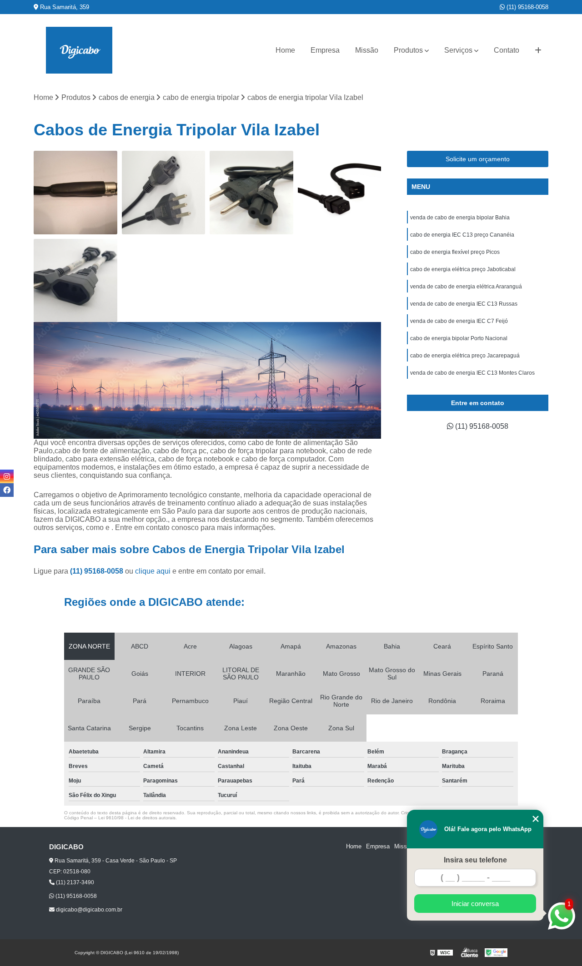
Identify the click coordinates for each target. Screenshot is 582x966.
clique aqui (153, 571)
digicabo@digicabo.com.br (88, 910)
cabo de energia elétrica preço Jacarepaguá (465, 355)
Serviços (458, 50)
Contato (506, 50)
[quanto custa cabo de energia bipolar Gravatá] (75, 192)
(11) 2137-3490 (74, 882)
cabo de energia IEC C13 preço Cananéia (462, 235)
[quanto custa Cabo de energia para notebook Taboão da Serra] (75, 280)
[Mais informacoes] (538, 50)
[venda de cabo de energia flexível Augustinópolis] (164, 192)
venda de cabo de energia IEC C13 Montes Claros (472, 373)
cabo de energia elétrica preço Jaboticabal (463, 269)
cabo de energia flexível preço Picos (455, 252)
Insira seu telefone (475, 860)
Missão (366, 50)
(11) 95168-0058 (526, 7)
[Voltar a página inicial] (79, 50)
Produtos (408, 50)
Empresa (325, 50)
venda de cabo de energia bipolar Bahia (460, 217)
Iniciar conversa (475, 903)
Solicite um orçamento (478, 159)
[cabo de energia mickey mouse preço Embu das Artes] (251, 192)
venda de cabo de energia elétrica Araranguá (466, 286)
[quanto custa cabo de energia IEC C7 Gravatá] (339, 192)
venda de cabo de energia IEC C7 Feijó (459, 321)
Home (285, 50)
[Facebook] (7, 490)
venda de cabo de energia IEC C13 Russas (463, 304)
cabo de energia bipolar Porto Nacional (458, 338)
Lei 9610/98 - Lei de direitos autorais (137, 817)
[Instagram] (7, 476)
